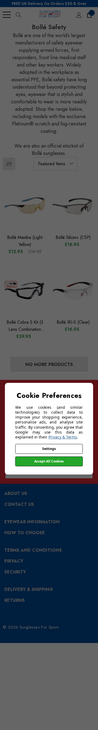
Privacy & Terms (62, 437)
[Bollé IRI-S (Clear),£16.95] (73, 291)
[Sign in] (78, 14)
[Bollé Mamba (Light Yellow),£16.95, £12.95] (25, 206)
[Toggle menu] (7, 15)
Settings (49, 448)
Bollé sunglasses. (49, 153)
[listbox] (55, 164)
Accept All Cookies (49, 461)
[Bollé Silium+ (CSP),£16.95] (73, 206)
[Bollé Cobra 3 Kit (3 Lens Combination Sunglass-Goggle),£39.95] (25, 291)
